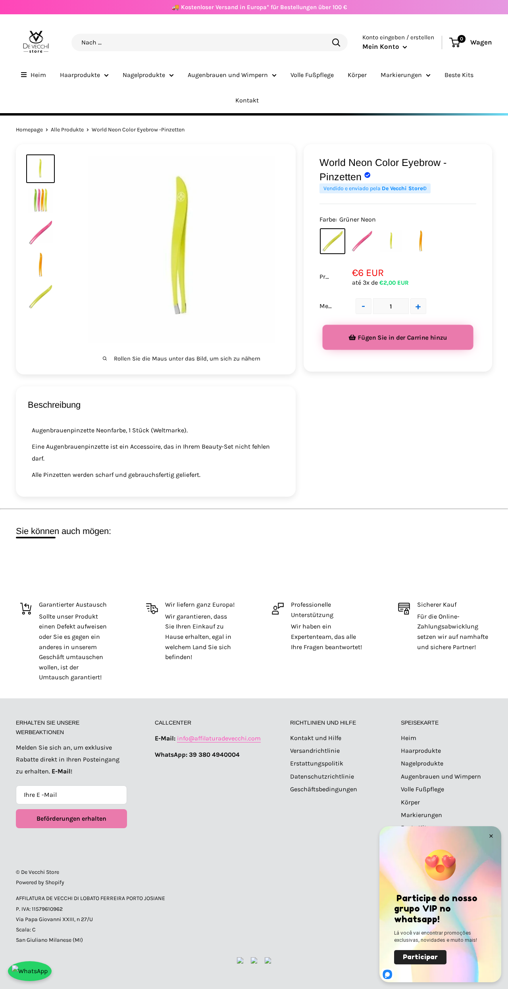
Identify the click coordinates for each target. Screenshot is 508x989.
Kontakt (247, 100)
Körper (357, 75)
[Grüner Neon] (332, 241)
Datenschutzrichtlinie (322, 776)
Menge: (330, 306)
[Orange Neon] (420, 241)
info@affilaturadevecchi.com (219, 738)
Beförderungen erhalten (71, 818)
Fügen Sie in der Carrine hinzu (403, 337)
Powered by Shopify (40, 882)
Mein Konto (381, 46)
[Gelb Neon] (391, 241)
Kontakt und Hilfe (315, 738)
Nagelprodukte (144, 75)
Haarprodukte (80, 75)
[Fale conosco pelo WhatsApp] (30, 971)
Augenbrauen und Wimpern (228, 75)
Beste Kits (458, 75)
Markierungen (401, 75)
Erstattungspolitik (316, 763)
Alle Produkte (67, 129)
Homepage (29, 129)
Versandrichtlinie (315, 750)
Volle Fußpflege (312, 75)
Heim (38, 75)
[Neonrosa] (362, 241)
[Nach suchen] (336, 42)
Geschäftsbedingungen (323, 789)
